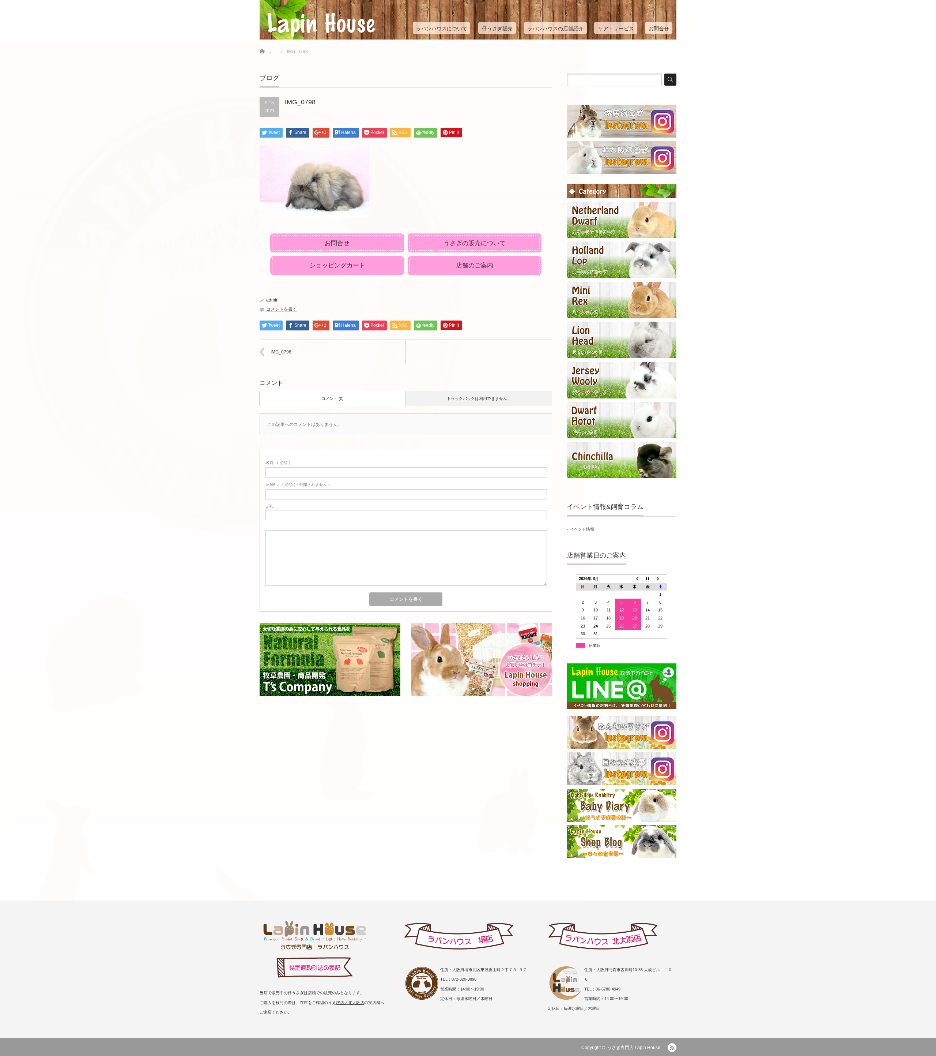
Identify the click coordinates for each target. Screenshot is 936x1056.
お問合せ (659, 28)
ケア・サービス (616, 28)
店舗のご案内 (474, 265)
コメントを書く (281, 309)
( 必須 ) (277, 462)
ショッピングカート (337, 265)
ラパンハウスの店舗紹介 (555, 28)
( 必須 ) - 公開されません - (297, 484)
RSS (672, 1047)
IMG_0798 (281, 352)
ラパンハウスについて (441, 28)
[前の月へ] (634, 578)
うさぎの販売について (475, 243)
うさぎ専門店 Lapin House (633, 1047)
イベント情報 (582, 529)
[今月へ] (647, 578)
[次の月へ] (660, 578)
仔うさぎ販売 (497, 28)
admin (272, 300)
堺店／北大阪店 (350, 1002)
